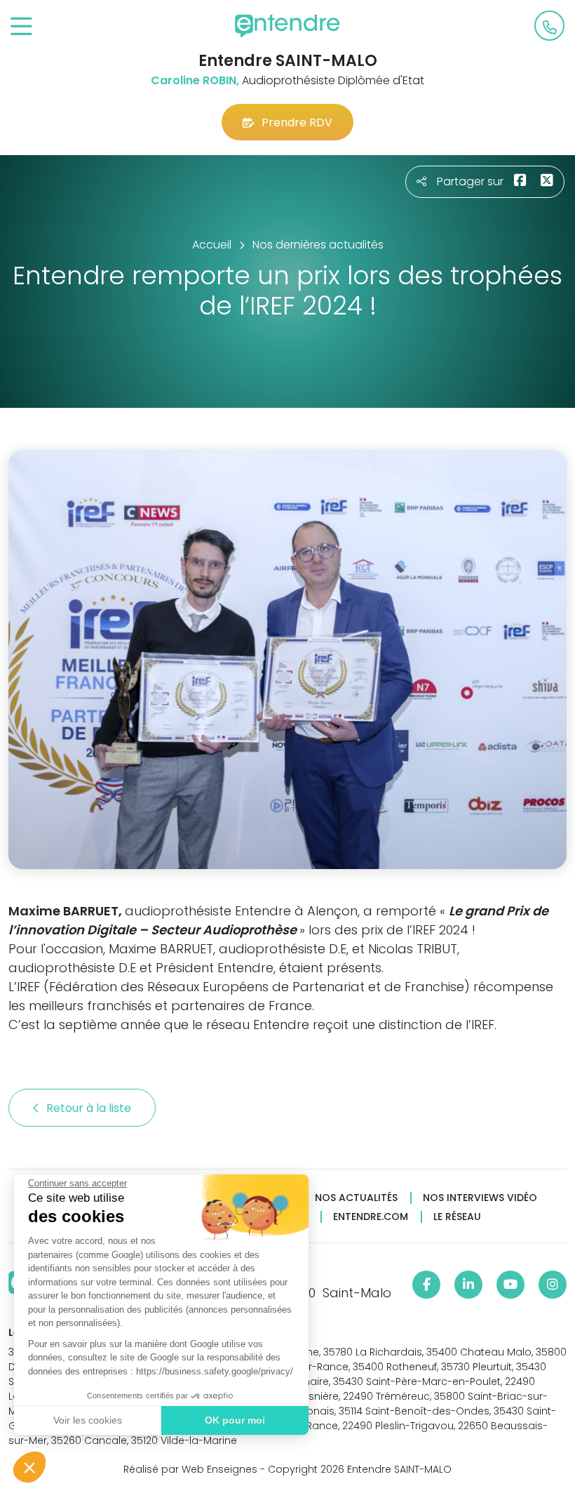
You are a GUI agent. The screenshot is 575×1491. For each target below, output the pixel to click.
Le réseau (457, 1217)
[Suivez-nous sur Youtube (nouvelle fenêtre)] (510, 1285)
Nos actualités (356, 1198)
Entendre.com (370, 1217)
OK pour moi (235, 1420)
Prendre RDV (297, 122)
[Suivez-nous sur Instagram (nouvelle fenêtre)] (553, 1285)
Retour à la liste (90, 1108)
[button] (29, 1467)
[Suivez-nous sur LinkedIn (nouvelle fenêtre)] (468, 1285)
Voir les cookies (87, 1420)
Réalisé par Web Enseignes (190, 1469)
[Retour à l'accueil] (287, 26)
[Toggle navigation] (21, 27)
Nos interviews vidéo (480, 1198)
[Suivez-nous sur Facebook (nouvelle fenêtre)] (426, 1285)
